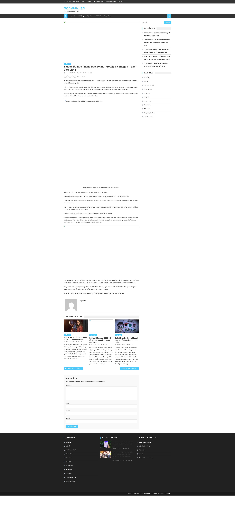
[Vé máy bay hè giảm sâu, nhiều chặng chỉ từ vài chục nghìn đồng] (105, 444)
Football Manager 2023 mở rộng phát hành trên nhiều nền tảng (100, 340)
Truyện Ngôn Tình (149, 113)
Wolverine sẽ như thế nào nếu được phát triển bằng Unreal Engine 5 (130, 368)
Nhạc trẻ (72, 16)
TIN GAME (98, 16)
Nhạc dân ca (148, 89)
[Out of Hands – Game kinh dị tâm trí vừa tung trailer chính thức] (127, 326)
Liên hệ (120, 1)
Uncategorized (148, 117)
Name (68, 403)
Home (82, 1)
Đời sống (81, 16)
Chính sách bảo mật (111, 1)
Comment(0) (88, 73)
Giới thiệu (89, 1)
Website (68, 418)
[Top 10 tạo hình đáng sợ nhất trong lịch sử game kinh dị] (76, 325)
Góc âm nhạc (74, 8)
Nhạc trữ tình (148, 101)
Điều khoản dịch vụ (99, 1)
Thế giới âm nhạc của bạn (146, 458)
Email (68, 411)
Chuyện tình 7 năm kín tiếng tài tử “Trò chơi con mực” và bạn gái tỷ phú (74, 368)
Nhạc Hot (147, 93)
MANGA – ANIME (149, 85)
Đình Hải (126, 448)
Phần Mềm (107, 16)
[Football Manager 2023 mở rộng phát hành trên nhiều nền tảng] (101, 326)
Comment (69, 385)
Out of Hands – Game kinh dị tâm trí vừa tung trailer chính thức (126, 340)
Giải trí (89, 16)
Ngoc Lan (79, 73)
